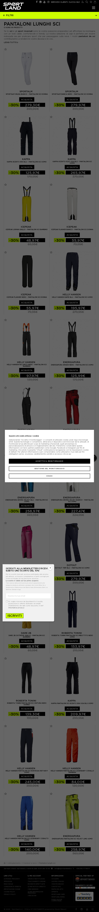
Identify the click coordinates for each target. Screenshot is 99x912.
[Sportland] (13, 6)
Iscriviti (14, 615)
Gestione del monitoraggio (49, 468)
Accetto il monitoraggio (49, 461)
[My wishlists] (91, 1)
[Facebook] (36, 1)
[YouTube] (44, 1)
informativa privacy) (16, 607)
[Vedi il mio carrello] (95, 1)
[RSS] (40, 1)
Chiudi (49, 476)
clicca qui (67, 454)
